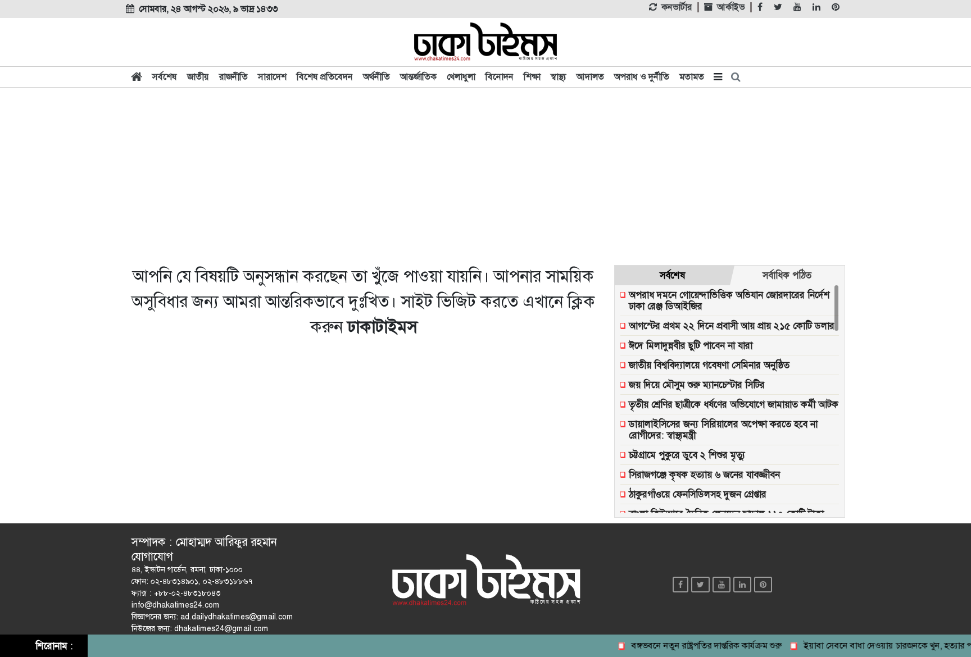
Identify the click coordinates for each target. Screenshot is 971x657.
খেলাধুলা (461, 77)
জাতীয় (198, 77)
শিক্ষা (532, 77)
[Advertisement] (485, 175)
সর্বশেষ (164, 77)
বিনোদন (500, 77)
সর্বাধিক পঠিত (787, 275)
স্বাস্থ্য (558, 77)
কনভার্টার (676, 7)
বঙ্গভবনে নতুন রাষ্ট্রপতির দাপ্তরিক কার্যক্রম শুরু (698, 645)
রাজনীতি (233, 77)
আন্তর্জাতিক (418, 77)
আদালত (590, 77)
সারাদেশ (272, 77)
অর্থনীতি (376, 77)
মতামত (691, 77)
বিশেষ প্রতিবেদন (325, 77)
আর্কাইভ (731, 7)
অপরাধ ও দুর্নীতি (641, 77)
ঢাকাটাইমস (382, 326)
